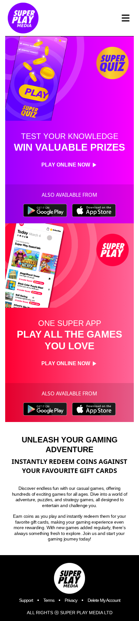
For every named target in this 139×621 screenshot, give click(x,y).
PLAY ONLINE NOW (65, 165)
